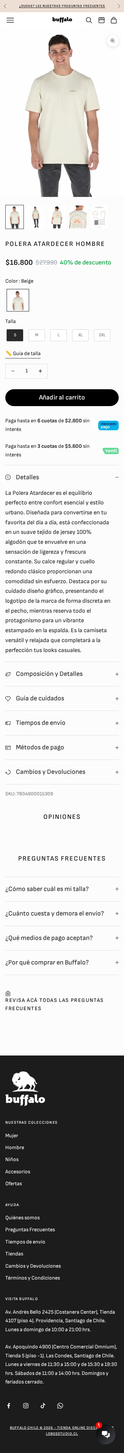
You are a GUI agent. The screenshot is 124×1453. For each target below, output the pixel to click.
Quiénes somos (22, 1218)
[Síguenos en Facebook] (8, 1405)
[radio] (17, 300)
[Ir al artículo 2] (35, 217)
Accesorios (17, 1172)
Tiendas (14, 1254)
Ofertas (13, 1184)
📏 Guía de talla (23, 354)
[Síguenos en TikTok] (43, 1405)
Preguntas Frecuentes (30, 1230)
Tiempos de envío (25, 1242)
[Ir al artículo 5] (99, 217)
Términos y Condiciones (32, 1278)
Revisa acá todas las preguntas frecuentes (54, 1004)
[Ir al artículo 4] (78, 217)
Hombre (14, 1148)
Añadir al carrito (62, 397)
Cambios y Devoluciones (33, 1266)
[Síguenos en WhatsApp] (60, 1405)
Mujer (11, 1136)
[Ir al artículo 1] (14, 217)
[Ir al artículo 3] (57, 217)
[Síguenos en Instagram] (25, 1405)
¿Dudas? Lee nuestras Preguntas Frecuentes (62, 6)
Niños (12, 1159)
